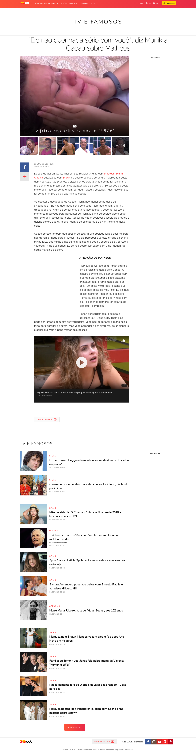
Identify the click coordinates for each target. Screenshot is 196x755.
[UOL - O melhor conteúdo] (24, 3)
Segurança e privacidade (123, 750)
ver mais (73, 727)
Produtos (25, 11)
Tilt (124, 11)
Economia (76, 11)
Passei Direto (74, 3)
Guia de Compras (171, 11)
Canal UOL (136, 11)
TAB (149, 11)
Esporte (91, 11)
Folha (84, 11)
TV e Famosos (98, 21)
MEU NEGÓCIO (62, 3)
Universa (108, 11)
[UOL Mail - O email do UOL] (148, 3)
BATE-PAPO (52, 3)
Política (59, 11)
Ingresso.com (41, 3)
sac (141, 3)
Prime (154, 11)
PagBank (84, 3)
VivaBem (117, 11)
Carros (67, 11)
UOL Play (92, 3)
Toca (160, 11)
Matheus (109, 173)
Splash (100, 11)
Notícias (50, 11)
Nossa (144, 11)
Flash (33, 11)
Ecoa (128, 11)
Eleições (41, 11)
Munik (66, 177)
